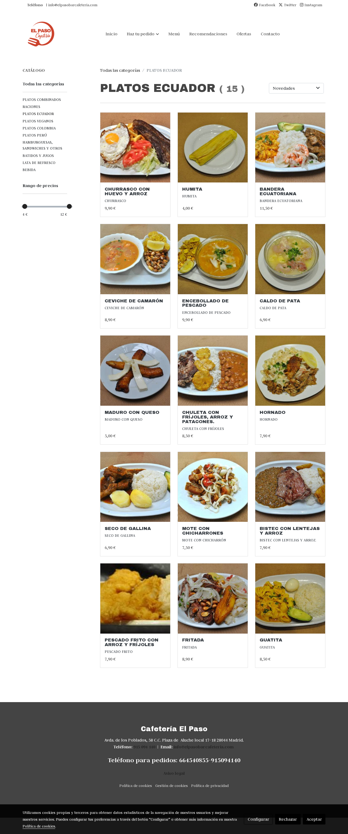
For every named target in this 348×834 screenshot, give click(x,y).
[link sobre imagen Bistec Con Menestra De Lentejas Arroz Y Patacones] (290, 487)
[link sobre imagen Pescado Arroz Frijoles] (135, 598)
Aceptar (314, 819)
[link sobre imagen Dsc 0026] (213, 148)
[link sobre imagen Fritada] (213, 598)
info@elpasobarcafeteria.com (204, 746)
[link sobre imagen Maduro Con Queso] (135, 371)
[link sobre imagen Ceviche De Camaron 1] (135, 259)
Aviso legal (174, 773)
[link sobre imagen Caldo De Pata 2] (290, 259)
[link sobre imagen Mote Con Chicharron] (213, 487)
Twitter (289, 5)
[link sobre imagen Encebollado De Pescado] (213, 259)
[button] (143, 34)
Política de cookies (135, 785)
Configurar (258, 819)
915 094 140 (144, 746)
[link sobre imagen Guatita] (290, 598)
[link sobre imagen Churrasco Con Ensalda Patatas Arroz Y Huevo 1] (135, 148)
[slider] (24, 206)
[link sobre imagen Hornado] (290, 371)
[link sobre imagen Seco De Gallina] (135, 487)
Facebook (266, 5)
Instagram (312, 5)
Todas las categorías (120, 70)
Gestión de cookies (171, 785)
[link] (41, 34)
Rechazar (288, 819)
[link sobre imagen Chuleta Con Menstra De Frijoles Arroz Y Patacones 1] (213, 371)
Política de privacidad (210, 785)
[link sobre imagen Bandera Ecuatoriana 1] (290, 148)
